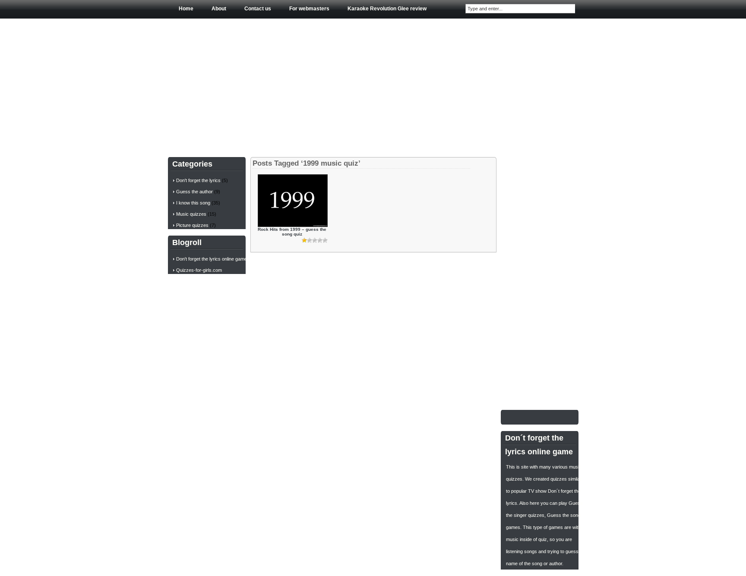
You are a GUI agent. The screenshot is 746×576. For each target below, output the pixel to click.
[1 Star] (304, 240)
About (219, 9)
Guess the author (194, 191)
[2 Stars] (309, 240)
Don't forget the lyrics (198, 180)
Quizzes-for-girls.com (199, 270)
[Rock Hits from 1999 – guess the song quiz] (293, 225)
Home (186, 9)
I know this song (193, 202)
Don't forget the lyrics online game (211, 258)
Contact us (257, 9)
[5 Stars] (325, 240)
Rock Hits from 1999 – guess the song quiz (292, 231)
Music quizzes (191, 214)
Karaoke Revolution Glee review (387, 9)
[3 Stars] (314, 240)
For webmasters (309, 9)
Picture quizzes (192, 225)
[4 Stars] (319, 240)
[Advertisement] (373, 85)
